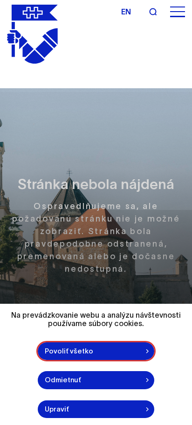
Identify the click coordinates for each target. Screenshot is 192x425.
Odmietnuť (63, 380)
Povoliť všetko (69, 351)
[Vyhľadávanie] (152, 11)
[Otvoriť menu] (177, 12)
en (126, 11)
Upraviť (57, 409)
